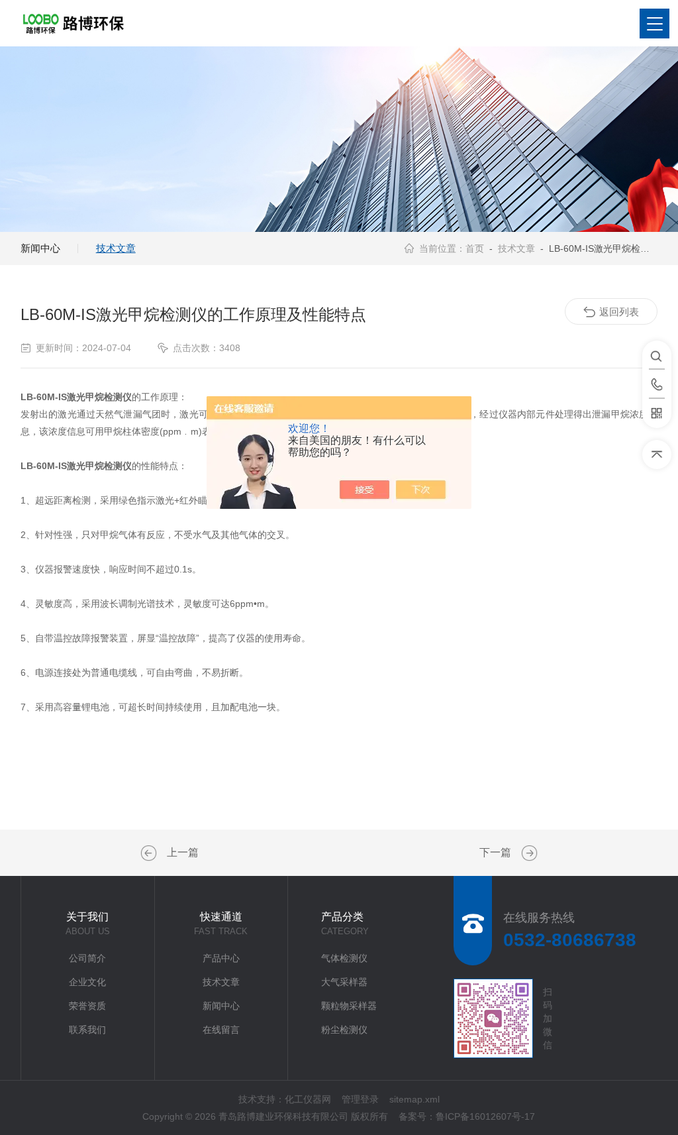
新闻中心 (40, 248)
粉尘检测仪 (344, 1029)
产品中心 (221, 958)
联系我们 (87, 1029)
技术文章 (116, 248)
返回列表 (619, 311)
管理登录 (360, 1099)
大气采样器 (344, 982)
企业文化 (87, 982)
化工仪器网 (308, 1099)
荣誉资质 (87, 1005)
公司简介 (87, 958)
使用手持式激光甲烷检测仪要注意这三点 (150, 853)
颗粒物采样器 (349, 1005)
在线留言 (221, 1029)
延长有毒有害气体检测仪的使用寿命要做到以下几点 (528, 853)
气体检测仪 (344, 958)
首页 (474, 248)
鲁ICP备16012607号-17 (485, 1116)
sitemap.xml (414, 1099)
